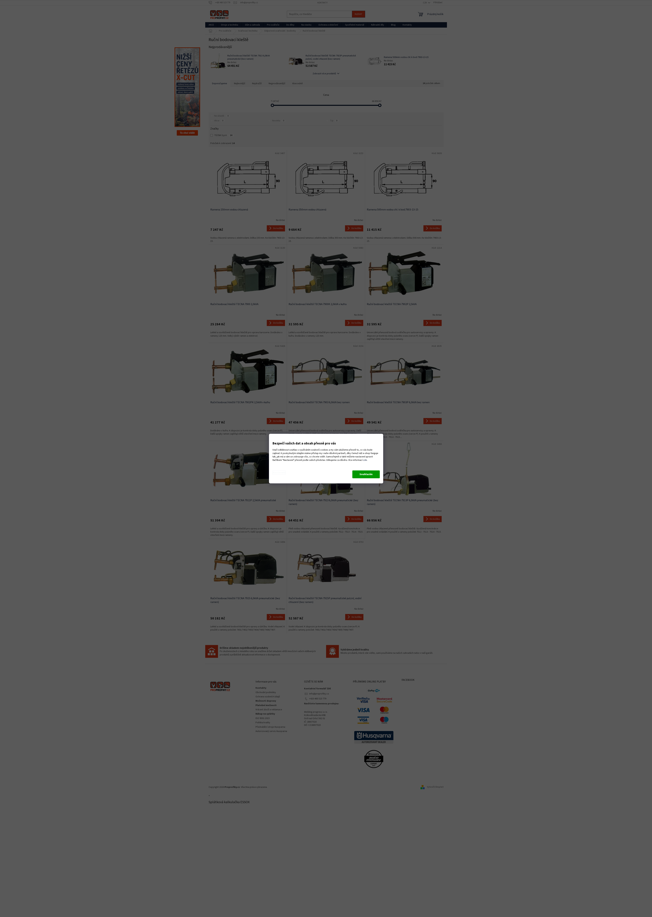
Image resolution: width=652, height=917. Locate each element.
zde (365, 460)
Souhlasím (366, 474)
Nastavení (279, 472)
